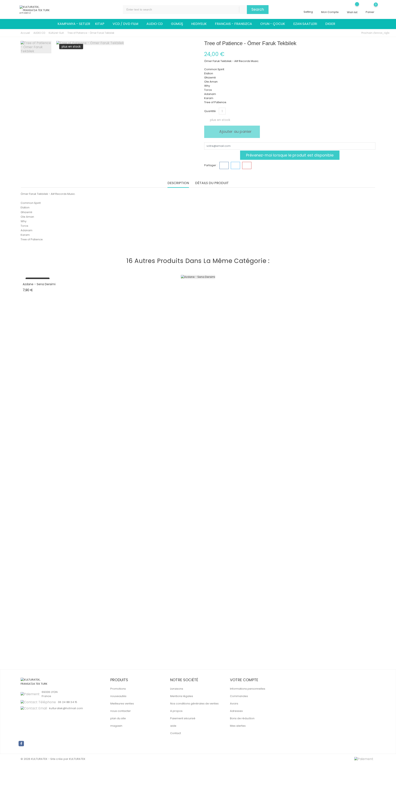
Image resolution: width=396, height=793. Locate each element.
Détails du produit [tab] (212, 183)
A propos (176, 711)
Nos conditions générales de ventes (194, 703)
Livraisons (176, 689)
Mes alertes (238, 726)
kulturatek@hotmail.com (66, 708)
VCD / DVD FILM (127, 23)
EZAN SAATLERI (306, 23)
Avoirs (234, 703)
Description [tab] (178, 183)
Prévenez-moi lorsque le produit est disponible (290, 155)
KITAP (101, 23)
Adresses (236, 711)
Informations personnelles (247, 689)
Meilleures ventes (122, 703)
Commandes (239, 696)
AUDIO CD (156, 23)
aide (173, 726)
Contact (175, 733)
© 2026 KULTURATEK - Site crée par (44, 759)
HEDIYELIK (200, 23)
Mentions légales (181, 696)
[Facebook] (21, 743)
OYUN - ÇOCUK (274, 23)
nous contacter (120, 711)
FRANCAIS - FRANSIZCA (235, 23)
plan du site (118, 718)
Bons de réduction (242, 718)
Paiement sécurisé (182, 718)
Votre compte (244, 679)
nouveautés (118, 696)
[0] (370, 7)
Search (257, 9)
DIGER (331, 23)
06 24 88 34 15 (67, 702)
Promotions (118, 689)
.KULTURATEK (77, 759)
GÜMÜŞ (178, 23)
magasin (116, 726)
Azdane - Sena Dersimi (39, 284)
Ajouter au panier (235, 131)
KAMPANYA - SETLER (74, 23)
